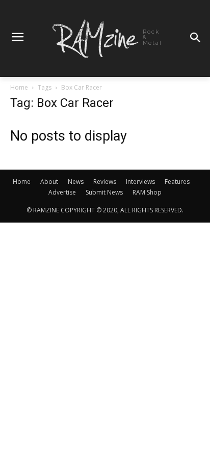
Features (177, 181)
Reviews (104, 181)
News (76, 181)
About (49, 181)
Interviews (140, 181)
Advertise (62, 192)
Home (19, 87)
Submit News (104, 192)
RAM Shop (147, 192)
